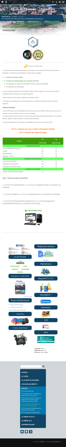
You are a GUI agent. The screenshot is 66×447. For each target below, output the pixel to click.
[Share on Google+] (21, 246)
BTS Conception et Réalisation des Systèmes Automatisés (31, 409)
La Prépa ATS (26, 421)
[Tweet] (19, 246)
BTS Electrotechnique (27, 391)
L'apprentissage (27, 424)
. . (62, 441)
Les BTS (21, 16)
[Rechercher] (60, 2)
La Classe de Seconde (30, 380)
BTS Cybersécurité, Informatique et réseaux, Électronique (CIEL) (31, 394)
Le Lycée (24, 376)
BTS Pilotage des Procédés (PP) (30, 412)
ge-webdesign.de (56, 441)
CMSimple (42, 441)
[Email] (23, 246)
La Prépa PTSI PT (27, 417)
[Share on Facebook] (17, 246)
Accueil (14, 16)
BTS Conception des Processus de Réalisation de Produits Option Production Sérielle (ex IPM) (31, 399)
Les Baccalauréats (29, 384)
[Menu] (63, 2)
